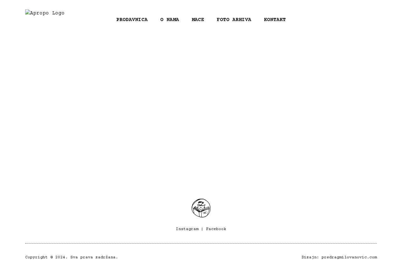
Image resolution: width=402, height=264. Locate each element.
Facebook (216, 229)
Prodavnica (132, 20)
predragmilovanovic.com (349, 257)
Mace (198, 20)
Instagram (187, 229)
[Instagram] (328, 19)
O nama (169, 20)
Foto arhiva (234, 20)
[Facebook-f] (348, 19)
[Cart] (370, 19)
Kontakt (275, 20)
